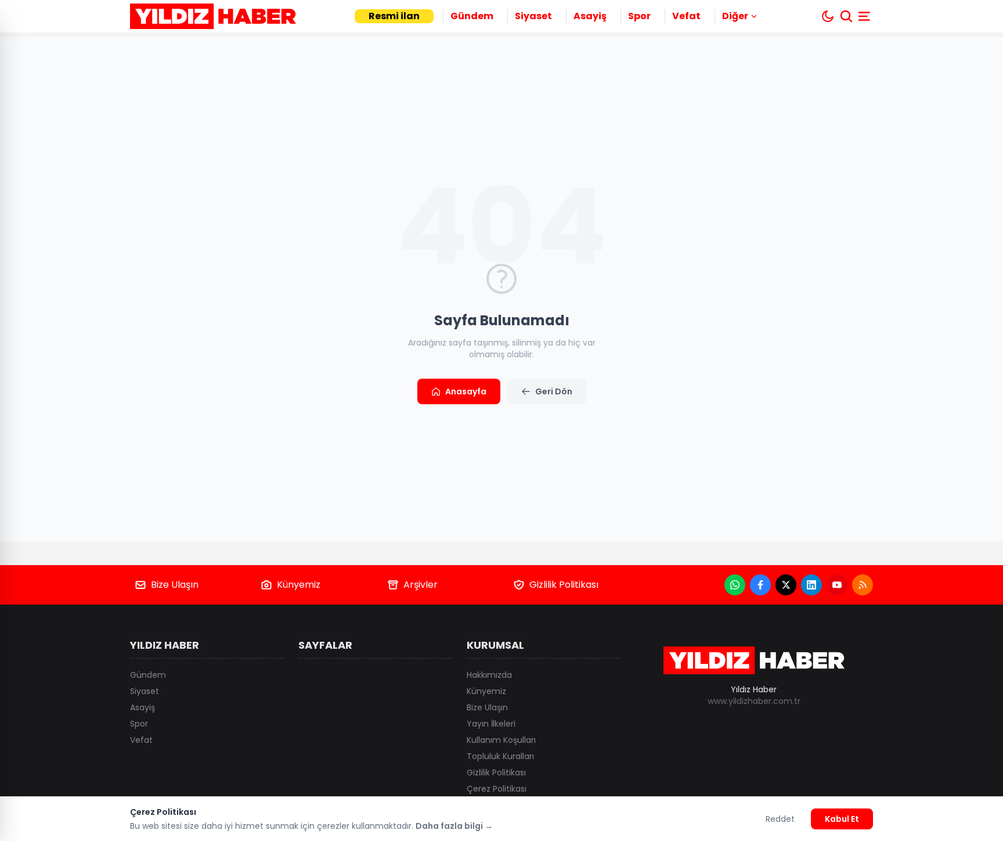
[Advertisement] (938, 420)
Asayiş (590, 16)
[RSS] (862, 584)
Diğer (735, 16)
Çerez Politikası (496, 789)
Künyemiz (298, 584)
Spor (639, 16)
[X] (785, 584)
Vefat (686, 16)
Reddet (780, 819)
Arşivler (420, 584)
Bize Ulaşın (175, 584)
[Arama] (846, 16)
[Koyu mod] (828, 16)
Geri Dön (553, 391)
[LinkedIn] (811, 584)
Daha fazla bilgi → (454, 826)
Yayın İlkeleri (491, 723)
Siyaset (533, 16)
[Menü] (865, 16)
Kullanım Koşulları (501, 740)
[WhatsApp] (734, 584)
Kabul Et (842, 819)
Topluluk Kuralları (500, 756)
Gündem (471, 16)
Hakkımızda (489, 675)
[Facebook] (760, 584)
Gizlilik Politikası (563, 584)
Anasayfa (465, 391)
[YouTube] (837, 584)
